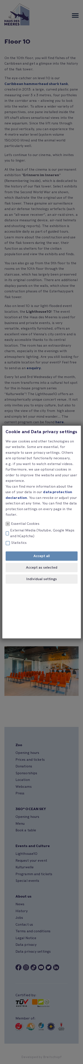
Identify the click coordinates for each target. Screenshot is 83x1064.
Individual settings (41, 579)
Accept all (41, 556)
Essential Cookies (25, 524)
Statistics (19, 543)
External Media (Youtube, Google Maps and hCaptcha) (42, 533)
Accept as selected (41, 568)
